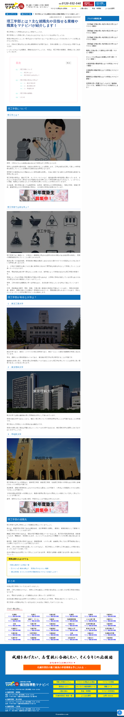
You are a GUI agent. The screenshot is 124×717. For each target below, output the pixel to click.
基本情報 (18, 616)
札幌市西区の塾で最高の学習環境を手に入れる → (62, 667)
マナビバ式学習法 (108, 691)
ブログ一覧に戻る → (14, 609)
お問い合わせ (108, 696)
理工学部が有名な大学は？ (29, 80)
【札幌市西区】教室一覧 (63, 696)
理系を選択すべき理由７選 (19, 565)
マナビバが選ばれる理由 (59, 8)
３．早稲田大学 (29, 88)
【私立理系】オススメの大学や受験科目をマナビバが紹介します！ (34, 572)
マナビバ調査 (11, 616)
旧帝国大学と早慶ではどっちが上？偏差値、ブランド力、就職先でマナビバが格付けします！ (102, 85)
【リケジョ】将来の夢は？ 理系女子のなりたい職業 (29, 568)
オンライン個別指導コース (86, 686)
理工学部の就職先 (26, 93)
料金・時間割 (96, 8)
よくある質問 (109, 8)
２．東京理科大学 (29, 86)
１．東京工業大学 (29, 83)
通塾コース (108, 686)
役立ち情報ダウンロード (100, 4)
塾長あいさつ (63, 686)
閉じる (68, 62)
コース (73, 8)
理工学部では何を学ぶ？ (32, 75)
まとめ (22, 97)
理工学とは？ (28, 72)
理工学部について (26, 69)
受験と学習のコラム (63, 682)
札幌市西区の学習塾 (34, 683)
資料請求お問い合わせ (88, 4)
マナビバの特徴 (108, 682)
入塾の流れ (84, 8)
